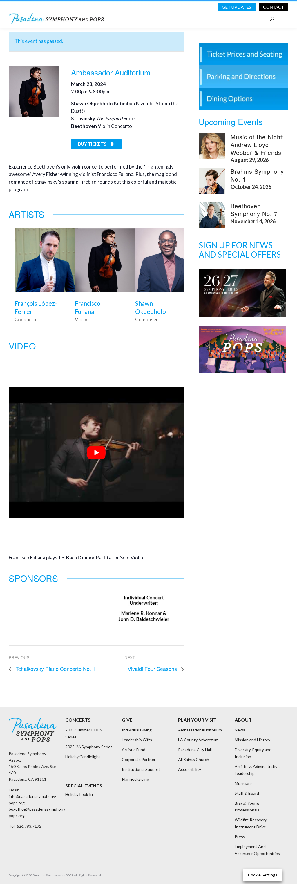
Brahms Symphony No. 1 (257, 175)
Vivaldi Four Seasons (153, 668)
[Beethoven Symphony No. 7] (212, 215)
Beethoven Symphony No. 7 (254, 210)
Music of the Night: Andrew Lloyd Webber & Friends (257, 144)
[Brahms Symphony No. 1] (212, 181)
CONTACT (273, 7)
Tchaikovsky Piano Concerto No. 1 (54, 668)
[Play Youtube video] (96, 452)
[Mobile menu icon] (284, 19)
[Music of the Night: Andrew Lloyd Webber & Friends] (212, 146)
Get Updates (237, 7)
